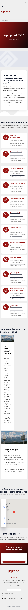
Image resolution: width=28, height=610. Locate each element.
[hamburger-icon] (25, 2)
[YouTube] (14, 577)
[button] (2, 6)
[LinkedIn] (11, 577)
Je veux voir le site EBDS (14, 590)
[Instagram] (16, 577)
